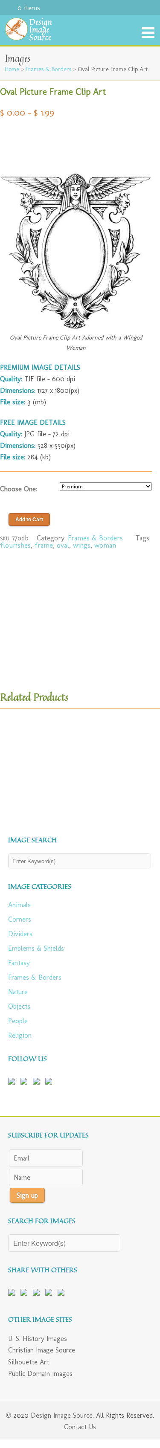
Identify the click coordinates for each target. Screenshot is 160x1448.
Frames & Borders (48, 69)
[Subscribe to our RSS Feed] (38, 1083)
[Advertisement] (76, 141)
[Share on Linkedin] (50, 1294)
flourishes (15, 545)
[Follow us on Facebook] (13, 1083)
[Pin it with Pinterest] (38, 1294)
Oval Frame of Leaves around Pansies (132, 779)
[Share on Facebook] (13, 1294)
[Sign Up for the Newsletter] (50, 1083)
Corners (19, 919)
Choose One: (18, 489)
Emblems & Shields (36, 948)
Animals (19, 905)
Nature (18, 992)
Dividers (20, 934)
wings (81, 545)
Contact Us (80, 1427)
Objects (19, 1006)
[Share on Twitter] (25, 1294)
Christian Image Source (41, 1350)
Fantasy (19, 963)
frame (44, 545)
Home (12, 69)
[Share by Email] (63, 1294)
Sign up (27, 1195)
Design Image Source (62, 1415)
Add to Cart (29, 519)
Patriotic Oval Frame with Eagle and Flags (24, 779)
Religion (20, 1035)
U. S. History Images (37, 1339)
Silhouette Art (28, 1362)
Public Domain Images (40, 1374)
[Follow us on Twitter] (25, 1083)
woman (105, 545)
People (18, 1021)
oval (63, 545)
